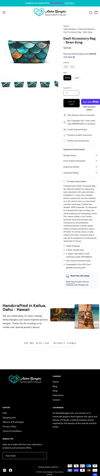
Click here (70, 281)
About (56, 381)
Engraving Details (71, 167)
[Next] (51, 51)
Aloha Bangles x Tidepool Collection (79, 29)
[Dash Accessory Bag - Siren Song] (6, 84)
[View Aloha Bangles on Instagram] (5, 470)
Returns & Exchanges (13, 422)
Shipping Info (9, 417)
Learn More (69, 3)
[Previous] (6, 51)
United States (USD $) (48, 467)
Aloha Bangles (48, 472)
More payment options (89, 108)
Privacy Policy (9, 426)
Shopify (49, 474)
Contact (56, 399)
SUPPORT (6, 408)
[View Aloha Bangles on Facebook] (10, 470)
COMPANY (57, 376)
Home (66, 26)
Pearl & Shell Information (74, 161)
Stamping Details (71, 173)
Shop (55, 390)
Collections (58, 395)
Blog (55, 386)
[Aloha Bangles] (50, 12)
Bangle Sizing (69, 155)
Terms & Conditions (12, 431)
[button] (90, 12)
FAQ (5, 413)
